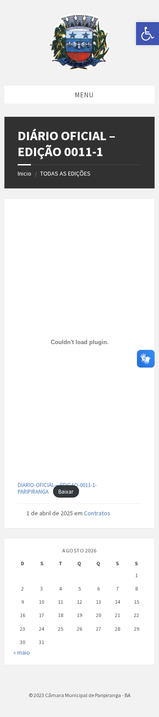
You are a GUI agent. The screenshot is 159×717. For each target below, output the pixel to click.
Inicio (24, 173)
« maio (21, 652)
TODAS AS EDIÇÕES (65, 173)
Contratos (97, 513)
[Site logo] (79, 68)
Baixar (65, 491)
